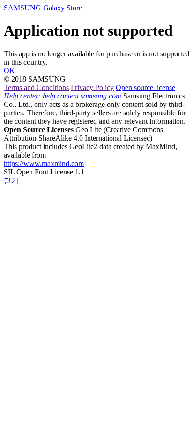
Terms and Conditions (36, 87)
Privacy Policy (92, 87)
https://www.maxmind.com (44, 163)
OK (9, 71)
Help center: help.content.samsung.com (62, 96)
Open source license (145, 87)
